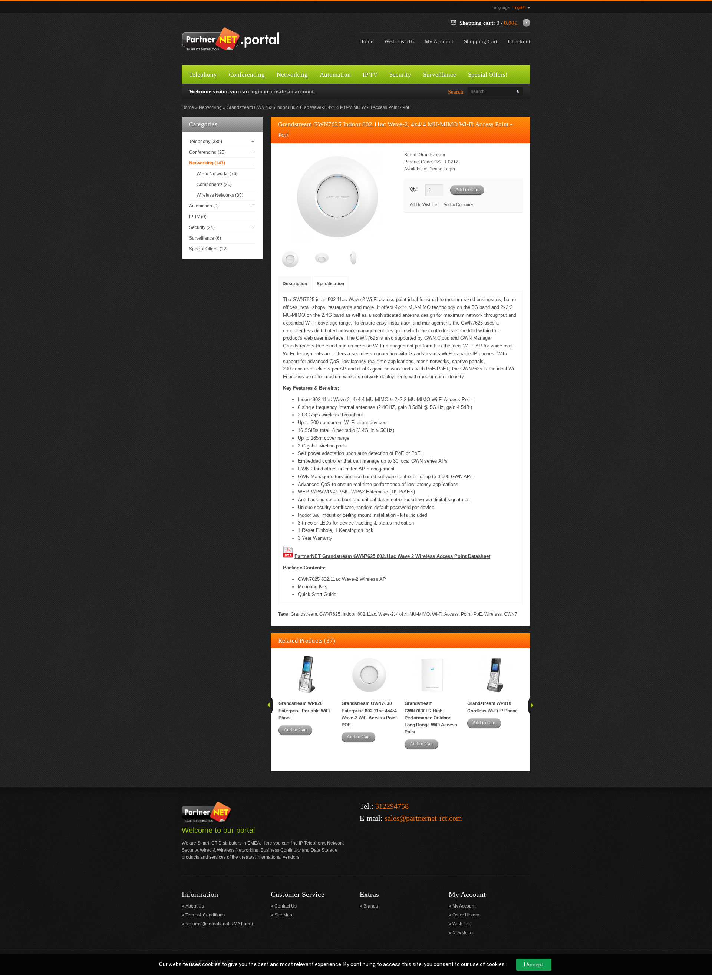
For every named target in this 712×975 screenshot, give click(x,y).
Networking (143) (207, 163)
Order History (465, 915)
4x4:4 (401, 614)
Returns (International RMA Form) (219, 923)
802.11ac (366, 614)
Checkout (519, 41)
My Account (439, 41)
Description (295, 283)
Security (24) (202, 227)
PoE (478, 614)
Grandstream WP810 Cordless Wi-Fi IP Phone (492, 707)
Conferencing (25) (207, 152)
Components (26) (214, 184)
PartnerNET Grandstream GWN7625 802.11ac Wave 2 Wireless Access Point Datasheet (392, 556)
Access (451, 614)
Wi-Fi (437, 614)
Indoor (349, 614)
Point (466, 614)
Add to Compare (458, 204)
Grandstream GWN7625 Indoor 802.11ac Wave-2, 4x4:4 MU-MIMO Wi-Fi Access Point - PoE (319, 107)
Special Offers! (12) (208, 249)
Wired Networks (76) (217, 173)
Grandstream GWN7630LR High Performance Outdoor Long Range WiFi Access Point (431, 718)
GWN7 (510, 614)
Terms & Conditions (205, 915)
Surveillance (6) (205, 238)
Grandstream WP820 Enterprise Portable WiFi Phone (304, 710)
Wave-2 (386, 614)
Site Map (283, 915)
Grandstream (432, 154)
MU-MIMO (419, 614)
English (519, 7)
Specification (330, 283)
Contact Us (285, 906)
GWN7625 (329, 614)
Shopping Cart (480, 41)
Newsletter (463, 932)
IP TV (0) (198, 216)
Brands (370, 906)
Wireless (493, 614)
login (256, 91)
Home (366, 41)
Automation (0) (204, 206)
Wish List (461, 923)
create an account (292, 91)
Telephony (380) (205, 141)
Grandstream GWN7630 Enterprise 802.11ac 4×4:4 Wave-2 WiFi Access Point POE (369, 714)
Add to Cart (295, 729)
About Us (194, 906)
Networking (210, 107)
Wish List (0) (399, 41)
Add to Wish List (424, 204)
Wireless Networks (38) (220, 195)
